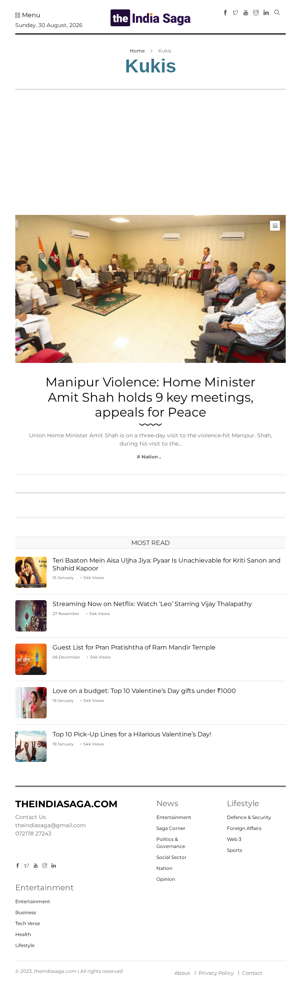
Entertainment (173, 817)
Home (137, 51)
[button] (27, 15)
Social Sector (171, 857)
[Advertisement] (150, 156)
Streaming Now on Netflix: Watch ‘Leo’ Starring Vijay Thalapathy (153, 604)
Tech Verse (27, 923)
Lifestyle (24, 945)
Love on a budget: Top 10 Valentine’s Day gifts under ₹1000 (146, 691)
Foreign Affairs (244, 828)
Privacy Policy (216, 973)
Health (23, 934)
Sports (234, 850)
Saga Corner (170, 828)
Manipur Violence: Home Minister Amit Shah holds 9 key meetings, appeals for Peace (150, 397)
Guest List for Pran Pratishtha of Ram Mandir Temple (134, 647)
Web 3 (234, 839)
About (182, 973)
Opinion (165, 879)
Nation (164, 868)
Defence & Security (249, 817)
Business (25, 912)
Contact (252, 973)
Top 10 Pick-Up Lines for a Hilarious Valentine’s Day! (132, 734)
